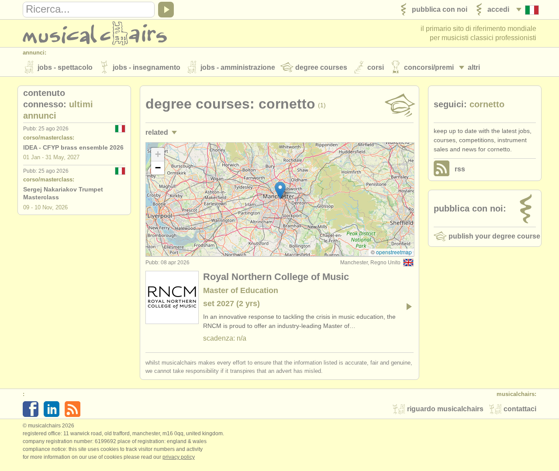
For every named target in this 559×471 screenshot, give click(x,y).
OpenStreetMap (394, 252)
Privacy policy (178, 457)
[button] (280, 190)
